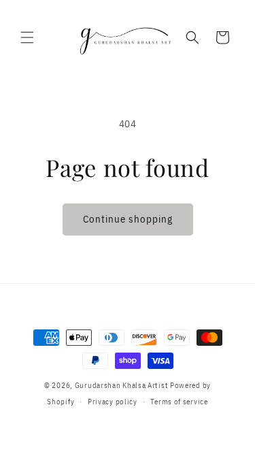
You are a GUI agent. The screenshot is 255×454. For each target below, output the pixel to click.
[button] (27, 37)
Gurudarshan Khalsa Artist (122, 385)
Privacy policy (112, 401)
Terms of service (178, 401)
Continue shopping (128, 218)
